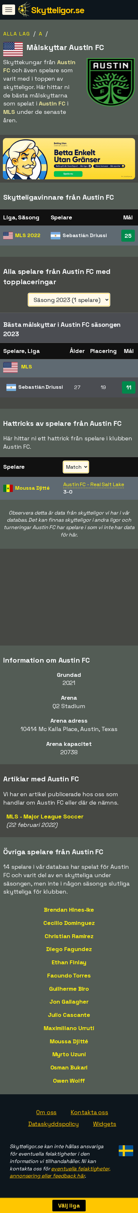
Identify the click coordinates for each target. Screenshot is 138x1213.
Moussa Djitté (69, 1041)
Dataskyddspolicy (53, 1124)
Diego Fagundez (69, 949)
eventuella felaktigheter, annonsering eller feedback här (60, 1172)
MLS (27, 235)
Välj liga (69, 1205)
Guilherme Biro (69, 988)
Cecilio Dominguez (68, 923)
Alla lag (16, 33)
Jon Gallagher (69, 1001)
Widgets (104, 1124)
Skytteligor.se (57, 10)
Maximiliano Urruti (69, 1028)
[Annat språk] (125, 1149)
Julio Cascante (69, 1014)
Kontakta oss (89, 1112)
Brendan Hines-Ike (69, 909)
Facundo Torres (69, 975)
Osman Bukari (69, 1067)
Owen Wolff (69, 1080)
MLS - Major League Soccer (44, 816)
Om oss (46, 1112)
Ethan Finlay (69, 962)
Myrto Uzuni (69, 1054)
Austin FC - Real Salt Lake (93, 484)
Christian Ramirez (69, 936)
